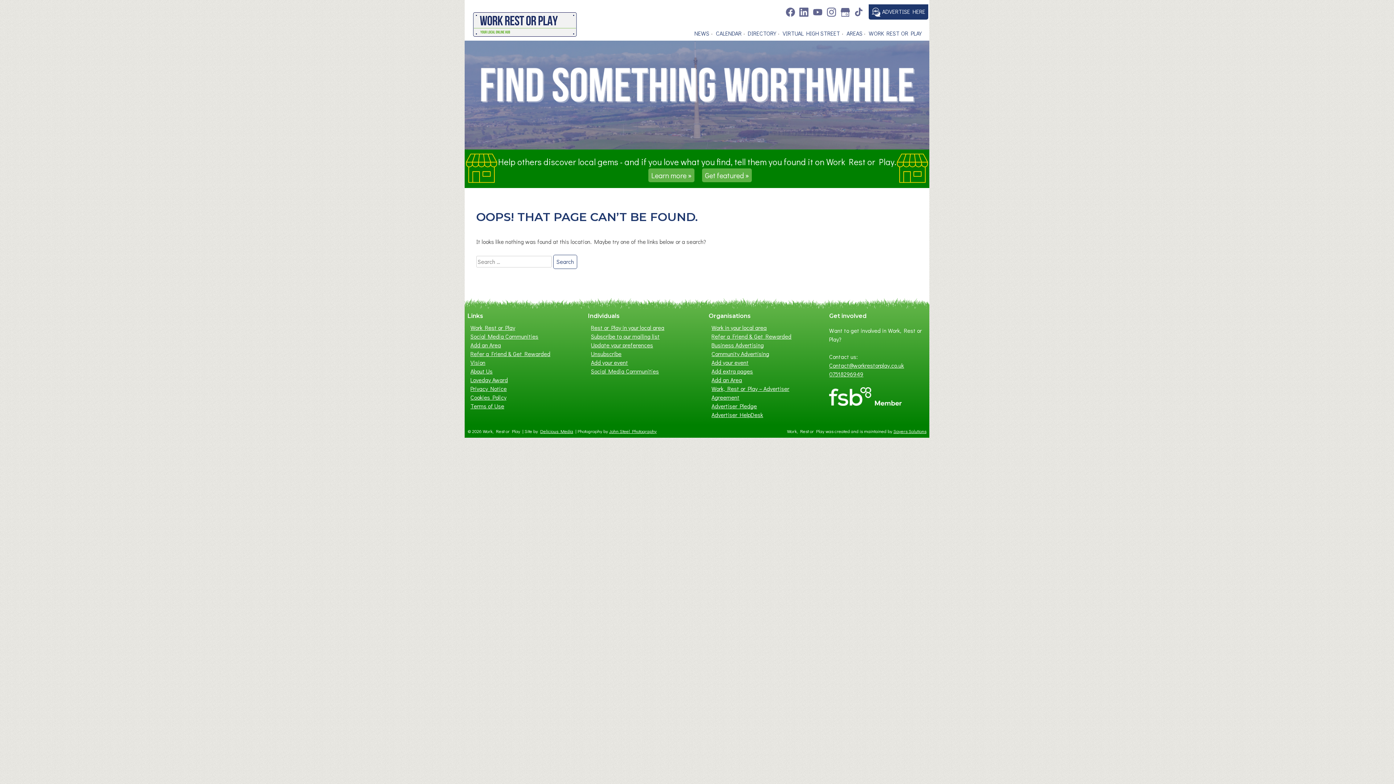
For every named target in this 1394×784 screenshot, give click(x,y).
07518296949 (846, 374)
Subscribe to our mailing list (625, 336)
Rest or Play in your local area (627, 327)
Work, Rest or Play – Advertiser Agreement (750, 393)
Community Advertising (740, 354)
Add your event (609, 362)
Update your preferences (622, 345)
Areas (855, 33)
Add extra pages (732, 371)
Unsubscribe (606, 354)
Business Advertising (738, 345)
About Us (481, 371)
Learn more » (671, 175)
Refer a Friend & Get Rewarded (510, 354)
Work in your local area (739, 327)
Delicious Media (556, 431)
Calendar (729, 33)
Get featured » (727, 175)
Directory (762, 33)
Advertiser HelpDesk (737, 414)
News (701, 33)
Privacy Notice (488, 388)
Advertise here (903, 11)
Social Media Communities (504, 336)
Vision (477, 362)
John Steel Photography (633, 431)
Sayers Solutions (909, 431)
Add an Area (485, 345)
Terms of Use (487, 406)
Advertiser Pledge (734, 406)
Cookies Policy (488, 397)
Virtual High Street (811, 33)
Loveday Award (489, 380)
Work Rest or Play (895, 33)
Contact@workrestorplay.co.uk (866, 365)
